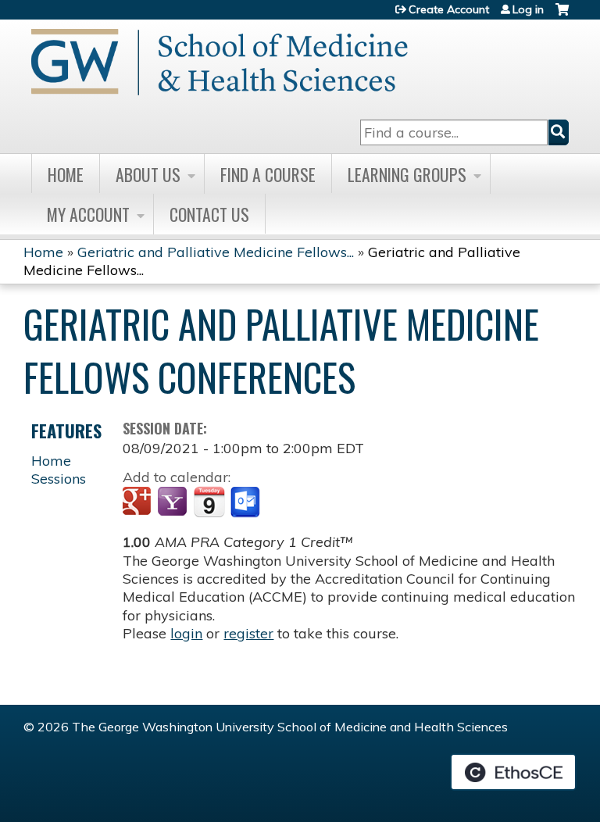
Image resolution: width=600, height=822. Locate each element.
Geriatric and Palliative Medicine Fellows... (215, 252)
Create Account (449, 9)
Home (66, 174)
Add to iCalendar (209, 501)
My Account (88, 214)
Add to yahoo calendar (174, 502)
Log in (528, 9)
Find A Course (268, 174)
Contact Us (209, 214)
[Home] (219, 62)
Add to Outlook (246, 502)
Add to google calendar (139, 502)
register (248, 633)
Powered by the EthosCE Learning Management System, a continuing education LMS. (513, 772)
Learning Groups (407, 174)
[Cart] (562, 15)
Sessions (58, 479)
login (186, 633)
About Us (148, 174)
